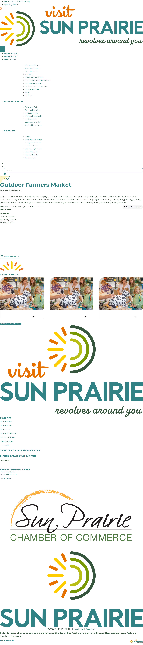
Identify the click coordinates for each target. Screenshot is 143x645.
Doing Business (31, 152)
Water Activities (31, 113)
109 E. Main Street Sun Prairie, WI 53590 (9, 473)
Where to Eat (10, 56)
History (28, 137)
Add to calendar (10, 256)
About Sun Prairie (8, 437)
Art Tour (28, 95)
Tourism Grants (31, 155)
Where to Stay (11, 53)
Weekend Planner (32, 65)
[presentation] (22, 293)
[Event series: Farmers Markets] (33, 316)
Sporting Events (12, 4)
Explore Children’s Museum (36, 86)
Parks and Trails (31, 107)
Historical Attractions (33, 83)
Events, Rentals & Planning (17, 1)
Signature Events (32, 68)
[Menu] (2, 49)
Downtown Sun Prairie (34, 77)
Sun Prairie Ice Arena (33, 125)
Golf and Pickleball (32, 110)
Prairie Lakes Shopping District (37, 80)
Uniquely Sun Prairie (33, 140)
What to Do (10, 59)
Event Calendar (31, 71)
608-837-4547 (6, 478)
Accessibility (90, 629)
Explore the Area (32, 89)
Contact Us (5, 445)
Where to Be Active (8, 433)
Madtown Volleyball (33, 122)
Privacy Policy (77, 629)
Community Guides (33, 149)
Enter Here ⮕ (7, 640)
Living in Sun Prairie (33, 143)
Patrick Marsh (30, 119)
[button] (5, 173)
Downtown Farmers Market (16, 313)
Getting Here (30, 158)
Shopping (29, 74)
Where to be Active (13, 101)
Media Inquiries (7, 441)
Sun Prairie (9, 131)
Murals (27, 92)
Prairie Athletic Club (33, 116)
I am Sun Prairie (31, 146)
